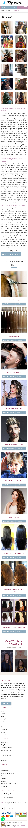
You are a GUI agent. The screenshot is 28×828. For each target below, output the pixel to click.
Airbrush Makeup (5, 752)
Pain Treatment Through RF (9, 784)
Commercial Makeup (6, 747)
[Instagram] (12, 808)
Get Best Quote (9, 304)
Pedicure (3, 776)
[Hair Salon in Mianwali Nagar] (7, 27)
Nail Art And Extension (7, 773)
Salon (8, 10)
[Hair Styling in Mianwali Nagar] (21, 41)
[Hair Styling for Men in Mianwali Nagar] (14, 356)
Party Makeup (5, 745)
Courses (3, 721)
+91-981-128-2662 (10, 7)
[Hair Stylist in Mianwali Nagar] (21, 27)
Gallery (3, 724)
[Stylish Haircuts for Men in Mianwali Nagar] (14, 429)
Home (2, 10)
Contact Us (4, 729)
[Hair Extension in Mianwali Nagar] (14, 320)
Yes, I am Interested (12, 254)
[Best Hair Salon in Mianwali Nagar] (7, 41)
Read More (20, 304)
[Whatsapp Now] (3, 819)
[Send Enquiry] (3, 824)
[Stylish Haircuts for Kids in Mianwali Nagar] (14, 465)
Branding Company (16, 826)
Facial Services (5, 770)
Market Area (4, 734)
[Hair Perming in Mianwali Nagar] (14, 501)
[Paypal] (7, 814)
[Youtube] (9, 808)
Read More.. (4, 760)
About (2, 711)
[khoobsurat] (14, 3)
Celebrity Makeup (6, 750)
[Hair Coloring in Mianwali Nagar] (14, 284)
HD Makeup (4, 758)
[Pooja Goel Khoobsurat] (7, 661)
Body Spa (3, 781)
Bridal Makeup (5, 742)
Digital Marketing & (6, 826)
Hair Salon (4, 768)
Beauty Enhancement (7, 719)
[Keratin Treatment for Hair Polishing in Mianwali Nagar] (14, 574)
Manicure (3, 778)
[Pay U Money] (21, 814)
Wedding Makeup (6, 755)
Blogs (2, 727)
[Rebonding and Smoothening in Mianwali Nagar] (14, 537)
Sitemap (3, 732)
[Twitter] (5, 808)
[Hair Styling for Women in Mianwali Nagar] (14, 393)
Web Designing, (21, 825)
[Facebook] (2, 808)
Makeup (3, 713)
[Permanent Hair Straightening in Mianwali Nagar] (14, 612)
